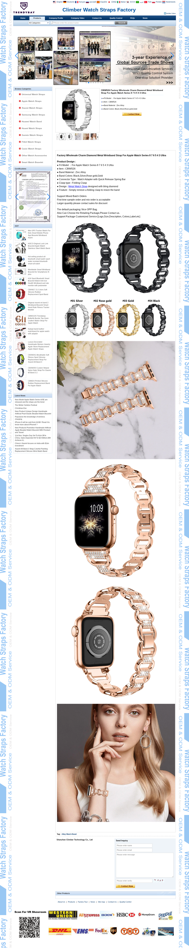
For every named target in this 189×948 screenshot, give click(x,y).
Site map (101, 902)
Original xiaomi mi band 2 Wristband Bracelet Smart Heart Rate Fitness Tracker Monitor (38, 306)
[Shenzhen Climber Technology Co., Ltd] (24, 7)
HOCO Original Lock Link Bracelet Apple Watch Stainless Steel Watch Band (39, 246)
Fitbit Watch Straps (31, 142)
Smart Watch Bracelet (32, 162)
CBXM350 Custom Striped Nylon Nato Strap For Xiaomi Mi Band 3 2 (39, 370)
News (145, 18)
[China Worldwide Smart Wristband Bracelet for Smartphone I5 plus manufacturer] (20, 271)
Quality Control (116, 18)
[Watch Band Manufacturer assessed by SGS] (94, 85)
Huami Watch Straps (32, 128)
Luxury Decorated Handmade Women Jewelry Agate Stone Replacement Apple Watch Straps (39, 345)
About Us (61, 902)
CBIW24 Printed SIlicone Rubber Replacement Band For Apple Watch (39, 383)
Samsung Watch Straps (33, 115)
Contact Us (97, 18)
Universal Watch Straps (33, 94)
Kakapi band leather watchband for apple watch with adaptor (38, 331)
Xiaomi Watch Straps (32, 108)
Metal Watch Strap (77, 186)
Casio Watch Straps (31, 148)
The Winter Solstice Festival (26, 405)
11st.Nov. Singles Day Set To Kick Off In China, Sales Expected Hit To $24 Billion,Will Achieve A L (33, 438)
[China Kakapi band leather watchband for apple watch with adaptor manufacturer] (20, 333)
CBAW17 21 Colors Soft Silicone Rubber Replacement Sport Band (38, 292)
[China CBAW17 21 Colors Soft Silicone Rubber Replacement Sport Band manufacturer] (20, 294)
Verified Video (171, 13)
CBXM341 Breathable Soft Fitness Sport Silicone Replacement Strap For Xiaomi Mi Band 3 (38, 358)
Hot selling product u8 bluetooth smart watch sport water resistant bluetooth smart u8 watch (39, 260)
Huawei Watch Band (32, 121)
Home (22, 18)
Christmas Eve (21, 408)
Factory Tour (83, 902)
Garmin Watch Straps (32, 135)
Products (37, 18)
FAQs (132, 18)
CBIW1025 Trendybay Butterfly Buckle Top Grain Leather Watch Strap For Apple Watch (38, 319)
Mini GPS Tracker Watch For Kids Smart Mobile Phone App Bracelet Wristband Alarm (39, 234)
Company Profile (56, 18)
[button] (86, 82)
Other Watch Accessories (34, 155)
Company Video (77, 18)
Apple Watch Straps (31, 101)
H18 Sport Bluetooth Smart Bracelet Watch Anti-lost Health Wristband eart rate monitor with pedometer (38, 282)
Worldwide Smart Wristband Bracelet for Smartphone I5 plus (39, 272)
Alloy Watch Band (69, 834)
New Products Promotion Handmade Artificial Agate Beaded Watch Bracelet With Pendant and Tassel (33, 430)
